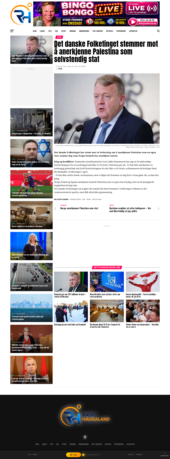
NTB (50, 31)
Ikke (89, 199)
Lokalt (42, 31)
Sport (63, 31)
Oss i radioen (98, 31)
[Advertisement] (31, 87)
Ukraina (73, 31)
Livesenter (133, 31)
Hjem (34, 31)
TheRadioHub (165, 456)
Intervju (109, 31)
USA (56, 31)
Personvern (121, 31)
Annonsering (84, 31)
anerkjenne (76, 199)
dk (84, 199)
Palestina (97, 199)
